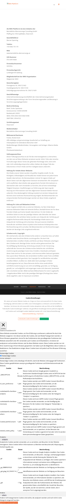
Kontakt (16, 286)
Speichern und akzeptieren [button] (9, 503)
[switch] (0, 439)
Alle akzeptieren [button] (44, 319)
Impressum (32, 286)
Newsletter (24, 286)
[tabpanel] (33, 398)
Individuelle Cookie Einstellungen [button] (28, 319)
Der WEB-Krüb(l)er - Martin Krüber (35, 292)
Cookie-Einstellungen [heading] (33, 298)
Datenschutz (42, 286)
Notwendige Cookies (9, 356)
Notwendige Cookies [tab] (7, 353)
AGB (49, 286)
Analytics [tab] (3, 437)
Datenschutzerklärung (29, 314)
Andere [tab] (2, 493)
